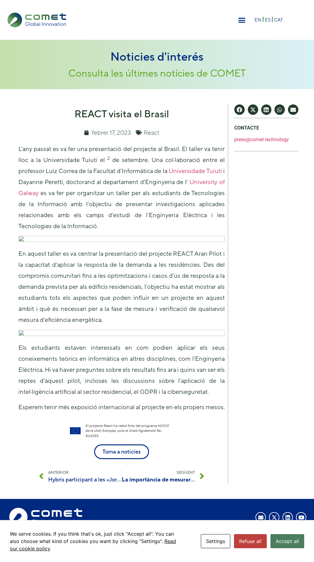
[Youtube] (301, 517)
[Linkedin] (287, 517)
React (151, 132)
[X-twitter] (274, 517)
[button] (242, 20)
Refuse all (250, 541)
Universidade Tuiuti (195, 170)
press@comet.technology (261, 139)
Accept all (287, 541)
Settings (215, 541)
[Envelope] (260, 517)
